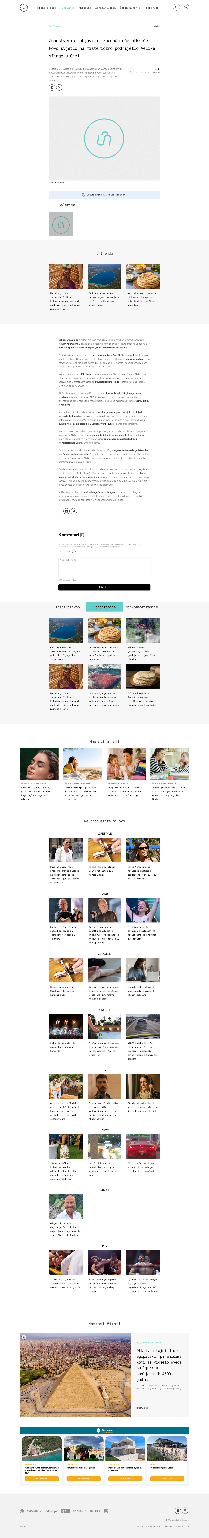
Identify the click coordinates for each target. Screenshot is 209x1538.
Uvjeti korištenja (158, 1526)
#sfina (157, 26)
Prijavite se (104, 587)
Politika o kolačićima (182, 1526)
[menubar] (185, 7)
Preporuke (151, 7)
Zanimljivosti (105, 7)
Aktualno (85, 7)
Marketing (148, 1526)
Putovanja (67, 7)
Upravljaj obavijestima (178, 1520)
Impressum (140, 1526)
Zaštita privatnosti (169, 1526)
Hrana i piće (46, 7)
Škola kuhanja (130, 7)
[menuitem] (185, 7)
